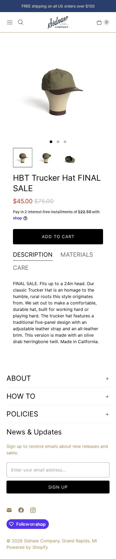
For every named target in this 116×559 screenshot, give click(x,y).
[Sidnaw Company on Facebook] (24, 510)
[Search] (20, 22)
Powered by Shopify (27, 547)
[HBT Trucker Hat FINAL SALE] (58, 90)
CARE (21, 267)
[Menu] (9, 22)
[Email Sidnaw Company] (12, 510)
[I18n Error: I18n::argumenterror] (22, 157)
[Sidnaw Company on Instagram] (36, 510)
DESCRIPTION (33, 254)
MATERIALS (76, 254)
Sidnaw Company (42, 540)
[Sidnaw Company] (58, 22)
